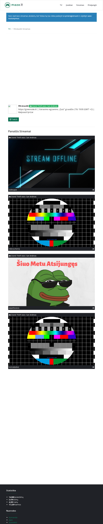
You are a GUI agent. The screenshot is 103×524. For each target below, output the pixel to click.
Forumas (80, 5)
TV (61, 5)
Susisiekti (13, 522)
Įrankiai (69, 5)
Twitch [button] (14, 119)
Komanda (13, 517)
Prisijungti (92, 5)
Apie (11, 520)
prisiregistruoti (72, 16)
